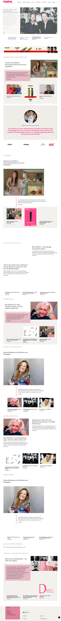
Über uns (8, 610)
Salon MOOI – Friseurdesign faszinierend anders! (41, 248)
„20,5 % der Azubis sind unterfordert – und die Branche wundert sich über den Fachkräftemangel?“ (46, 222)
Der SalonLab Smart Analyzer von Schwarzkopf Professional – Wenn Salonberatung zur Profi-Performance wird (13, 596)
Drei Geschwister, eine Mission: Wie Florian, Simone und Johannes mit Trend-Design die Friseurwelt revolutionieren (30, 596)
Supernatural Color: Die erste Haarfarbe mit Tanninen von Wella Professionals (14, 340)
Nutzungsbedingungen (11, 614)
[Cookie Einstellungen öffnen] (2, 619)
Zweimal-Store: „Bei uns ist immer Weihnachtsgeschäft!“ (12, 222)
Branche (49, 2)
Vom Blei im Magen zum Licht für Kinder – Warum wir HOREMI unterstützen (46, 537)
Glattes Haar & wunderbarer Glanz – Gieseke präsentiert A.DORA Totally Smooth (30, 293)
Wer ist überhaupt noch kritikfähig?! (48, 10)
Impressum (9, 611)
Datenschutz (9, 613)
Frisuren (33, 2)
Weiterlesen (44, 22)
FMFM (53, 2)
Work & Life (44, 2)
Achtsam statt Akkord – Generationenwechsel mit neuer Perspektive (15, 64)
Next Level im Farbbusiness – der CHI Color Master (16, 560)
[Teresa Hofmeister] (30, 116)
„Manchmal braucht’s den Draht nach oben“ (14, 96)
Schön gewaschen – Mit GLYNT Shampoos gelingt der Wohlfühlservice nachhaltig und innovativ (30, 340)
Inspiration (38, 2)
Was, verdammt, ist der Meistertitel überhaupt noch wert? (29, 537)
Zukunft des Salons (26, 2)
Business (19, 2)
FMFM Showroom (43, 618)
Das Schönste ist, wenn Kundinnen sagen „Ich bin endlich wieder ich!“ (13, 306)
